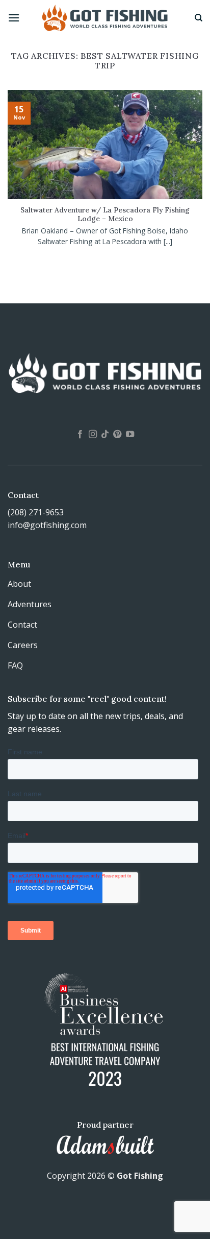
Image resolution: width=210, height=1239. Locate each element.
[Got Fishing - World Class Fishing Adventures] (105, 17)
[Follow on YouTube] (130, 434)
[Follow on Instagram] (92, 434)
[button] (14, 17)
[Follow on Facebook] (80, 434)
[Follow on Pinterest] (117, 434)
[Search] (198, 18)
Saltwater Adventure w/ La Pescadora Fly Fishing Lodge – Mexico (105, 215)
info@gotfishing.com (47, 525)
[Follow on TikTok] (105, 434)
